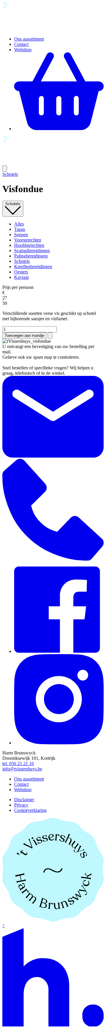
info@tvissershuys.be (22, 768)
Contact (21, 44)
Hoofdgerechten (29, 245)
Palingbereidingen (31, 255)
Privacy (21, 804)
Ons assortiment (29, 38)
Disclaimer (24, 799)
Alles (19, 223)
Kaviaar (21, 277)
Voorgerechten (27, 239)
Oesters (21, 271)
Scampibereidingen (32, 250)
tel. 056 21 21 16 (18, 763)
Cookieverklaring (30, 810)
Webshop (23, 49)
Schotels (10, 174)
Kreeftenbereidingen (33, 266)
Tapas (19, 229)
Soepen (21, 234)
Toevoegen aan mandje (24, 335)
